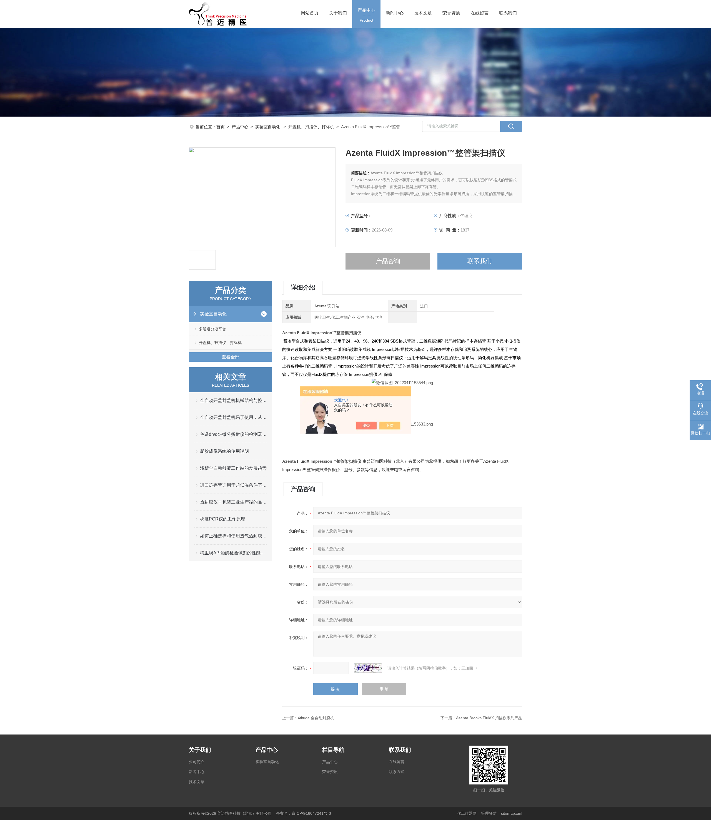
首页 (220, 126)
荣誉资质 (451, 13)
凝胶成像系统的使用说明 (224, 451)
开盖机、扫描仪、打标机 (311, 126)
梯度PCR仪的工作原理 (222, 519)
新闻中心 (395, 13)
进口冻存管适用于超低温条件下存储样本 (233, 485)
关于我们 (338, 13)
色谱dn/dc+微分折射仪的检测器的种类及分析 (233, 434)
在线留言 (480, 13)
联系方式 (396, 771)
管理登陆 (489, 813)
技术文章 (423, 13)
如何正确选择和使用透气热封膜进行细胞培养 (233, 536)
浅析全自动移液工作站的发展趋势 (233, 468)
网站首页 (310, 13)
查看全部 (230, 356)
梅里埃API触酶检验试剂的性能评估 (233, 552)
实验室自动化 (267, 126)
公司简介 (196, 761)
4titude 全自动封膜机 (316, 718)
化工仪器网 (467, 813)
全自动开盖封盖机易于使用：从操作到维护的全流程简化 (233, 417)
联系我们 (508, 13)
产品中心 (366, 15)
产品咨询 (388, 261)
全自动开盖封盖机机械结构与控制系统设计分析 (233, 400)
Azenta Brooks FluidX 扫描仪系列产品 (489, 718)
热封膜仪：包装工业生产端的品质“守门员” (233, 502)
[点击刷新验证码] (368, 668)
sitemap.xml (511, 813)
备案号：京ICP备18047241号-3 (303, 813)
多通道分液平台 (212, 329)
